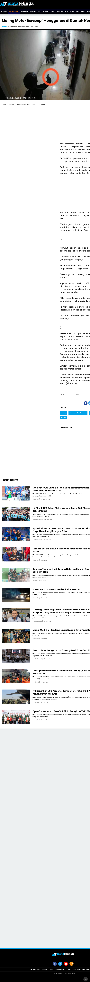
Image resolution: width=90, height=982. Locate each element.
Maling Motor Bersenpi (78, 413)
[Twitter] (60, 964)
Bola (52, 11)
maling (63, 413)
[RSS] (71, 964)
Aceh (72, 11)
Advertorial (80, 11)
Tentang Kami (35, 969)
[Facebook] (55, 964)
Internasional (35, 11)
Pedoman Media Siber (57, 969)
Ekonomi (45, 11)
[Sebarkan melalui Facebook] (86, 403)
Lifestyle (59, 11)
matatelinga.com (61, 973)
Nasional (24, 11)
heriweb (72, 973)
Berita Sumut (14, 11)
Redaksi (5, 27)
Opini (66, 11)
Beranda (4, 11)
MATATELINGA (67, 143)
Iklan (88, 969)
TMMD (34, 580)
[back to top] (85, 979)
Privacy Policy (71, 969)
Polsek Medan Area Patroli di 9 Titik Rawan (56, 589)
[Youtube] (66, 964)
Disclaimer (81, 969)
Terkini (63, 417)
